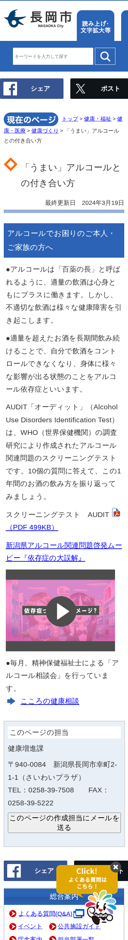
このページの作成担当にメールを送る (64, 822)
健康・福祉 (97, 119)
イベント (30, 926)
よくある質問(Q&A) (45, 913)
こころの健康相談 (49, 701)
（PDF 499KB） (32, 527)
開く (90, 895)
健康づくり (45, 131)
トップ (70, 119)
